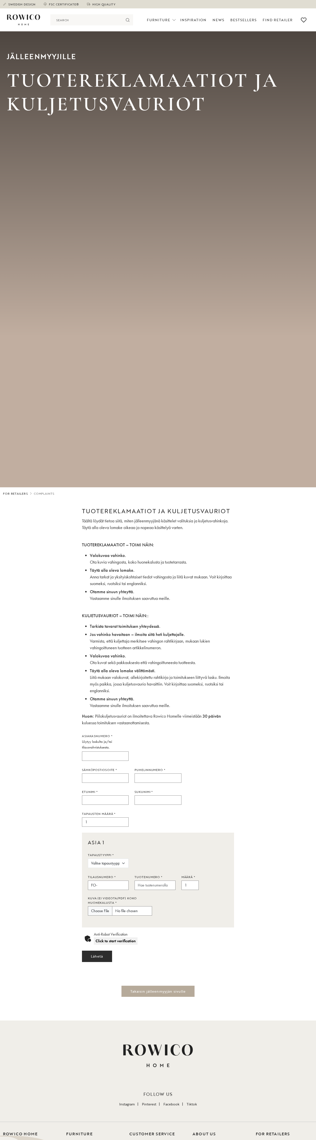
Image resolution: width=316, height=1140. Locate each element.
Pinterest (149, 1104)
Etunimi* (90, 791)
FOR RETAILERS (15, 493)
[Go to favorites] (304, 20)
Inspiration (193, 19)
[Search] (127, 19)
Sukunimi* (144, 791)
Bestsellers (243, 19)
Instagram (127, 1104)
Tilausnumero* (102, 877)
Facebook (171, 1104)
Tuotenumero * (148, 877)
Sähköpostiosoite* (99, 769)
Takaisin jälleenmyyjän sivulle (158, 991)
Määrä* (188, 877)
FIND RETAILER (278, 19)
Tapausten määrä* (99, 813)
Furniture (158, 19)
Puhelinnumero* (150, 769)
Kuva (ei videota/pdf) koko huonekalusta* (112, 900)
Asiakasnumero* (97, 736)
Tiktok (192, 1104)
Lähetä (97, 956)
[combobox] (86, 19)
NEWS (218, 19)
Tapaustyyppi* (101, 855)
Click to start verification (116, 940)
